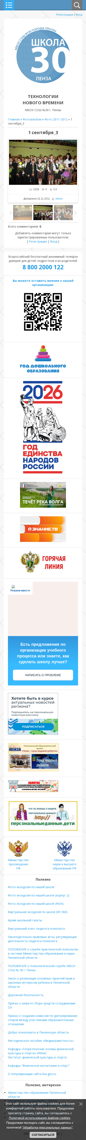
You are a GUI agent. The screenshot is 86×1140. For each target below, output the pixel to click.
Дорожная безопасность (26, 995)
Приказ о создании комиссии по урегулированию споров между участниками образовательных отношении (42, 1020)
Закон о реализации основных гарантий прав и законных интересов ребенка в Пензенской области (41, 982)
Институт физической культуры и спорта (37, 1057)
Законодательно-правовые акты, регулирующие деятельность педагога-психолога (42, 939)
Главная (14, 119)
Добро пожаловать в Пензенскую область (38, 1032)
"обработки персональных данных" (47, 1127)
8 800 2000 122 (43, 267)
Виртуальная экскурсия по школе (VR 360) (37, 912)
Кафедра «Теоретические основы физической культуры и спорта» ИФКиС (41, 1051)
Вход (79, 14)
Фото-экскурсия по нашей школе (31, 887)
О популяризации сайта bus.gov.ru (32, 1074)
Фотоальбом (32, 119)
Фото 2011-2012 (55, 119)
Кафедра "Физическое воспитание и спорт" (39, 1066)
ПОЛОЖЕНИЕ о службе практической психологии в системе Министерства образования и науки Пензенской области (43, 953)
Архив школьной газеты (25, 920)
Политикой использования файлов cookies (39, 1118)
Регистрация (64, 14)
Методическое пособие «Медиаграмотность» (41, 1041)
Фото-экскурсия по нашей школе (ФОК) (36, 904)
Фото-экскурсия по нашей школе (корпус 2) (38, 895)
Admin (59, 198)
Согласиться (43, 1134)
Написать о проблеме (43, 675)
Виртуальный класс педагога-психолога (36, 928)
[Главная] (43, 87)
